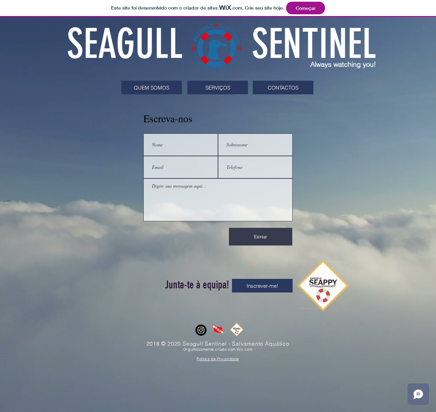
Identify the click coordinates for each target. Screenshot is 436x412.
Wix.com (244, 349)
